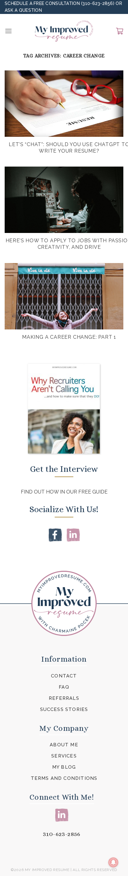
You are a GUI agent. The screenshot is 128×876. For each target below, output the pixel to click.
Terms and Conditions (64, 778)
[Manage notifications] (113, 862)
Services (64, 756)
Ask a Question (23, 10)
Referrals (64, 698)
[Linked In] (73, 534)
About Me (64, 745)
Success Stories (64, 709)
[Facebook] (55, 534)
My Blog (64, 767)
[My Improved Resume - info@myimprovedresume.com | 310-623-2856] (64, 31)
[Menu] (8, 30)
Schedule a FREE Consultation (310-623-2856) (60, 3)
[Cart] (119, 31)
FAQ (64, 687)
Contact (64, 676)
